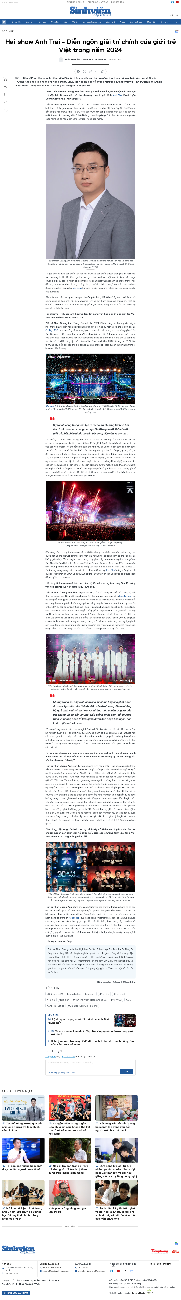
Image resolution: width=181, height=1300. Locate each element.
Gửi (127, 1071)
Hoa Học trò (117, 2)
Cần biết (164, 22)
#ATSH (129, 999)
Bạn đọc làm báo (17, 1293)
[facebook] (172, 2)
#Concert (90, 993)
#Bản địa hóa (74, 993)
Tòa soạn (7, 1264)
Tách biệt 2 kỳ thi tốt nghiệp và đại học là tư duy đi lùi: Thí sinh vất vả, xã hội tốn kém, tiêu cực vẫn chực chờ (115, 1213)
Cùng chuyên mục (17, 1091)
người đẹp (74, 917)
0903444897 (83, 1267)
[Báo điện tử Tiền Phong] (159, 1251)
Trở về (5, 109)
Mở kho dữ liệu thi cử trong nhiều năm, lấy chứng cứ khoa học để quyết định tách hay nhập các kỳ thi (22, 1213)
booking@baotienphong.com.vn (56, 1271)
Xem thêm (177, 22)
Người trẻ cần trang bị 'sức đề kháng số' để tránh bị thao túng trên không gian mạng (69, 1169)
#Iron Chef (119, 993)
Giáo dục (42, 22)
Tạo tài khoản (68, 1056)
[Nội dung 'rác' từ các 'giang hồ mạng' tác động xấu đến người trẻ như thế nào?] (116, 1108)
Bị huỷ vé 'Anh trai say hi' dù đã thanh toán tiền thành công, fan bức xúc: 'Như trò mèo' (92, 1042)
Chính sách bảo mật (160, 1264)
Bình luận (5, 101)
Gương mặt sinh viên (92, 22)
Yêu (65, 22)
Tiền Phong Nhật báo (98, 2)
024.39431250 (11, 1273)
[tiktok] (126, 1271)
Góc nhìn (55, 22)
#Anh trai (104, 993)
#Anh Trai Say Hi (55, 1005)
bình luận (102, 71)
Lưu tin (5, 94)
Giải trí (75, 22)
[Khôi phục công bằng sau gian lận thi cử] (70, 1193)
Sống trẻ (30, 22)
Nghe (5, 79)
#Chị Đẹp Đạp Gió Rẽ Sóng (83, 1005)
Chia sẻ (5, 87)
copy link (90, 71)
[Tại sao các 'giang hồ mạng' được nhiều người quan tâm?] (23, 1150)
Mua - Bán (151, 22)
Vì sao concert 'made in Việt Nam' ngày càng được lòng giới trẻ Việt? (92, 1032)
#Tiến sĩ (51, 999)
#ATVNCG (116, 999)
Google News (177, 31)
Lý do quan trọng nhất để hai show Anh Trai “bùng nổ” (78, 1021)
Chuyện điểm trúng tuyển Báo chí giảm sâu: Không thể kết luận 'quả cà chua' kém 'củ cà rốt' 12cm (69, 1128)
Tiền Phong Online (75, 2)
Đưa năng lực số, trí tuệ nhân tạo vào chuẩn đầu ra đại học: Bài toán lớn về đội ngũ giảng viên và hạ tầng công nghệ (116, 1171)
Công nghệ (110, 22)
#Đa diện (64, 999)
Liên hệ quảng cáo (49, 1264)
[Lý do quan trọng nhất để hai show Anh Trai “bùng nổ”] (125, 1020)
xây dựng (77, 288)
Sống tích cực (136, 22)
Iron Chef (111, 570)
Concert (50, 406)
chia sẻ (78, 71)
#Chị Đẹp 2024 (55, 993)
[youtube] (177, 2)
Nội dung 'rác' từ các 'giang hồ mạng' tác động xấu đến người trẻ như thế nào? (115, 1127)
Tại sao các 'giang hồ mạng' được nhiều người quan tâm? (22, 1167)
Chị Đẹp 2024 (52, 330)
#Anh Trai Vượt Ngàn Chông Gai (90, 999)
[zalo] (133, 1271)
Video (122, 22)
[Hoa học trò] (175, 1251)
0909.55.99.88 (49, 1267)
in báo (96, 71)
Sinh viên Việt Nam (18, 1250)
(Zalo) (58, 1267)
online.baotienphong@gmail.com (91, 1271)
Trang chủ (4, 22)
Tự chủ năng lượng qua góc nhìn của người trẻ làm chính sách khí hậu (22, 1127)
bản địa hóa (125, 596)
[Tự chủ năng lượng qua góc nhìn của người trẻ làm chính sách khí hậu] (23, 1108)
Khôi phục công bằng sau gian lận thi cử (68, 1210)
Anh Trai (117, 95)
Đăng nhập (50, 1056)
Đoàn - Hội (16, 22)
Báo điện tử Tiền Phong (90, 11)
